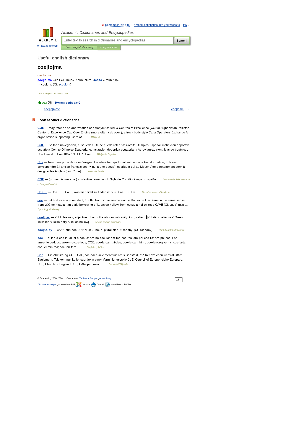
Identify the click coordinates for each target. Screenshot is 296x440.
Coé (40, 162)
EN (185, 24)
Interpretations (108, 47)
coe (40, 200)
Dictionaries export (47, 284)
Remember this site (118, 24)
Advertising (105, 278)
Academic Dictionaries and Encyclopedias (97, 32)
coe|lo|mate (52, 109)
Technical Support (88, 278)
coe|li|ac (43, 217)
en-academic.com (47, 45)
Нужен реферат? (68, 102)
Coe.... (42, 192)
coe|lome (177, 109)
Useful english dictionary (79, 47)
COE (40, 128)
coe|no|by (44, 229)
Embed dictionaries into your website (157, 24)
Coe (40, 255)
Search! (182, 40)
